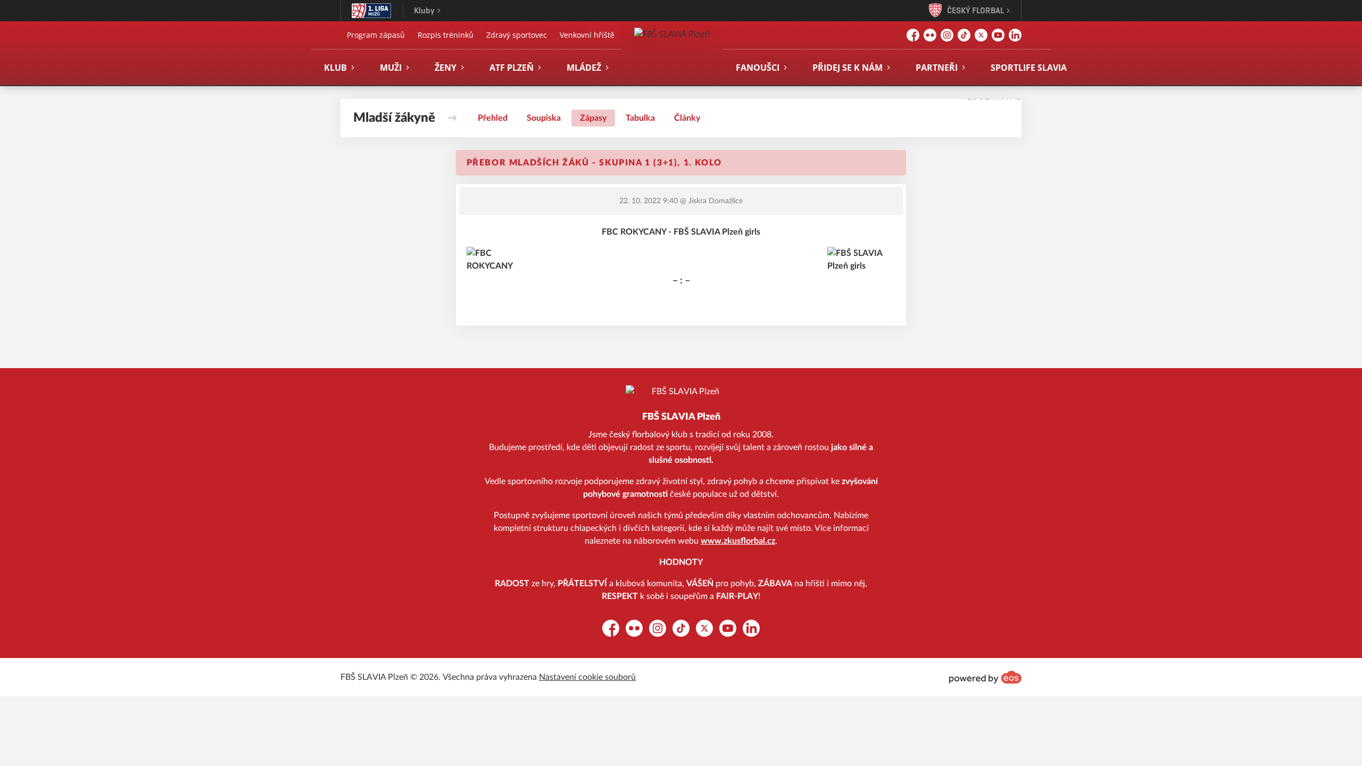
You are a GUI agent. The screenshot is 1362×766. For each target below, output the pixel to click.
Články (687, 118)
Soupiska (544, 118)
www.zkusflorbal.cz (738, 541)
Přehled (493, 118)
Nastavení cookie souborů (587, 677)
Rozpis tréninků (446, 35)
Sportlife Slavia (1029, 67)
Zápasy (593, 118)
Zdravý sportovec (516, 35)
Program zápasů (376, 35)
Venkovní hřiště (587, 35)
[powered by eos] (985, 677)
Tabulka (640, 118)
